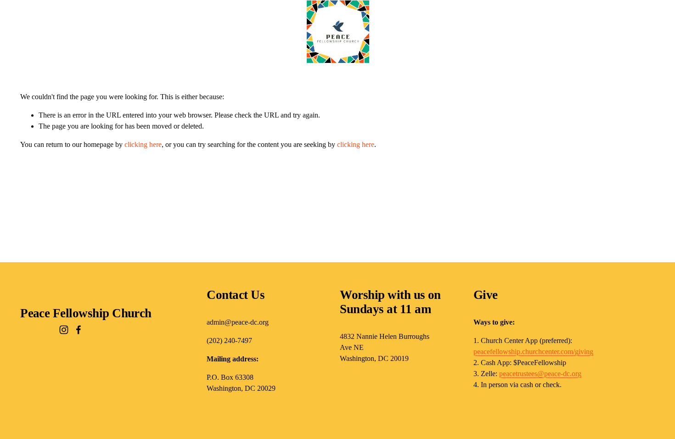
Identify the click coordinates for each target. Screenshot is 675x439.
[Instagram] (63, 329)
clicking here (143, 144)
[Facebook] (78, 329)
